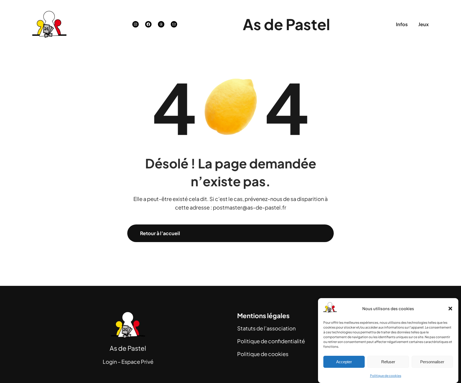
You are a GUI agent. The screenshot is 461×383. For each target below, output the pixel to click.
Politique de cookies (385, 376)
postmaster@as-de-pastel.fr (249, 207)
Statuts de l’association (266, 328)
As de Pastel (286, 24)
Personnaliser (432, 362)
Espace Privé (137, 361)
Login (110, 361)
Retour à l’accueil (160, 233)
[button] (450, 308)
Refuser (388, 362)
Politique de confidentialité (271, 341)
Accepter (344, 362)
